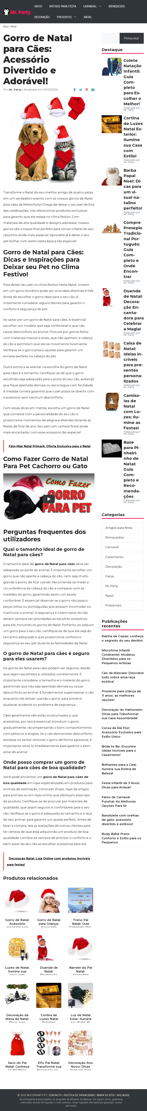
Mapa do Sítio (106, 1095)
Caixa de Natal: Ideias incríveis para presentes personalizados (133, 362)
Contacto (55, 1095)
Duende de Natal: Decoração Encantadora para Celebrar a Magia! (134, 309)
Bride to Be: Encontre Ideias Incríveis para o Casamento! (119, 751)
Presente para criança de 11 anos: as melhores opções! (121, 695)
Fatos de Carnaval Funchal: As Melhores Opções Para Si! (119, 801)
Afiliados (123, 1095)
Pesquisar (131, 38)
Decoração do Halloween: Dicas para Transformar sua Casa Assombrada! (122, 714)
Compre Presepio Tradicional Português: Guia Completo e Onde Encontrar (133, 249)
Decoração (42, 17)
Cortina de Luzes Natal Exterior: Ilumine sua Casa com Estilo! (133, 136)
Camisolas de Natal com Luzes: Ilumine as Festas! (132, 411)
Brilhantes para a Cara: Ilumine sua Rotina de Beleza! (119, 769)
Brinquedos (117, 6)
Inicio (38, 6)
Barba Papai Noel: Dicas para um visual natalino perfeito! (133, 189)
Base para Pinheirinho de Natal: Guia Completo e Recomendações (132, 469)
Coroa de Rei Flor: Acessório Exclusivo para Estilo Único (121, 732)
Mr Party (111, 586)
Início (6, 26)
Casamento (114, 557)
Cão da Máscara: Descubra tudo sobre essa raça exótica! (123, 677)
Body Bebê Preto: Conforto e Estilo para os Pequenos (121, 838)
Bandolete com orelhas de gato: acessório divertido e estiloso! (120, 820)
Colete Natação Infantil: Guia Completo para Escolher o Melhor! (132, 82)
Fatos (109, 576)
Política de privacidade (79, 1095)
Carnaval (90, 6)
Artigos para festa (62, 6)
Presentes (64, 17)
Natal (88, 17)
